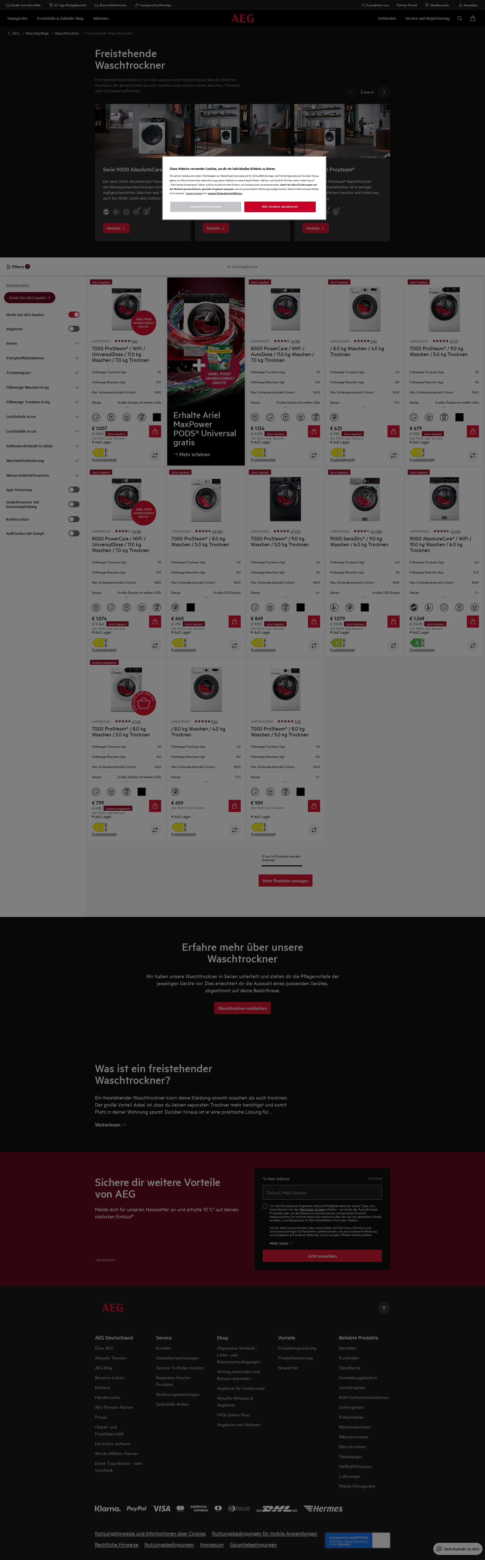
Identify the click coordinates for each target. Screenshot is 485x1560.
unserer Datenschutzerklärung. (225, 193)
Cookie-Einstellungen (205, 206)
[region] (244, 188)
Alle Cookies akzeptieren (280, 206)
